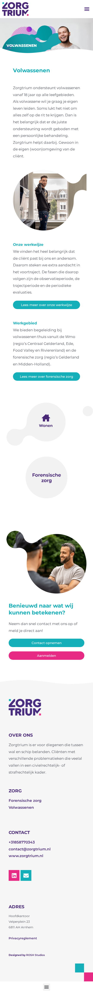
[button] (87, 9)
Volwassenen (21, 807)
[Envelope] (26, 875)
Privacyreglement (23, 938)
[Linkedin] (14, 875)
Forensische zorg (25, 800)
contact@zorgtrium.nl (30, 849)
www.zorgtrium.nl (26, 856)
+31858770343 (22, 842)
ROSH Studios (35, 955)
